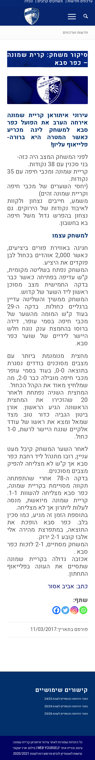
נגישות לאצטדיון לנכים (67, 753)
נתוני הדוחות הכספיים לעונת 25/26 (66, 713)
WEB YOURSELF (48, 748)
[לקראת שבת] (47, 90)
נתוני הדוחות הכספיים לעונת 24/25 (66, 698)
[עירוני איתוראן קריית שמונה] (55, 16)
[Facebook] (56, 610)
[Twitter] (65, 610)
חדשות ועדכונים (75, 32)
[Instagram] (74, 610)
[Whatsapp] (83, 610)
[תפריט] (73, 16)
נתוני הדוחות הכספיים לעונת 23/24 (66, 706)
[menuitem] (79, 1)
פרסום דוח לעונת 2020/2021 (32, 753)
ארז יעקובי (20, 748)
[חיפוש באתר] (83, 16)
